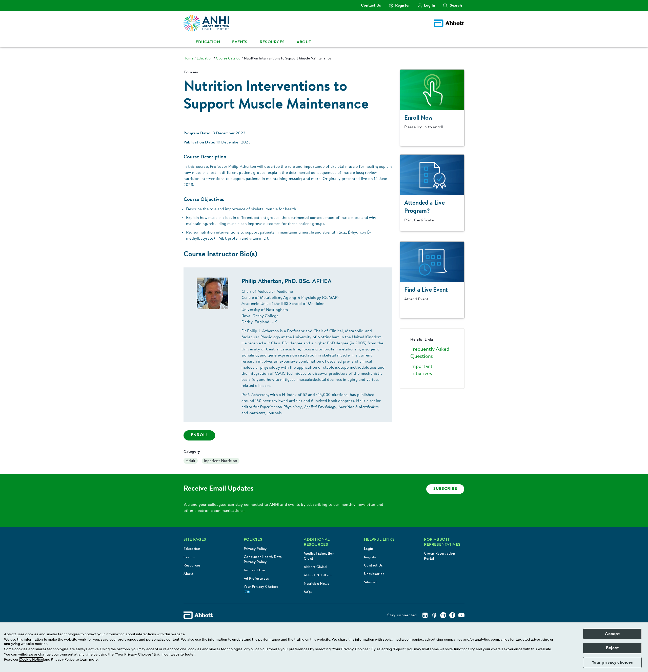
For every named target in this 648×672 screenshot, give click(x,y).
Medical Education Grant (319, 556)
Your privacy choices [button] (612, 662)
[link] (188, 58)
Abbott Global (315, 567)
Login (368, 549)
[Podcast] (434, 615)
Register (371, 557)
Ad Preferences (256, 579)
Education (192, 549)
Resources (192, 566)
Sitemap (371, 582)
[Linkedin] (425, 615)
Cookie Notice (31, 659)
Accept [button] (612, 634)
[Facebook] (452, 615)
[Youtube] (461, 615)
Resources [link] (272, 42)
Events (189, 557)
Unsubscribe (374, 574)
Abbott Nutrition (318, 575)
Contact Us (373, 566)
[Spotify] (443, 615)
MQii (308, 592)
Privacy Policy (255, 549)
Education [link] (208, 42)
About (189, 574)
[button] (445, 6)
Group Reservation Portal (439, 556)
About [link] (304, 42)
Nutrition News (316, 584)
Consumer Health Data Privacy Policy (263, 559)
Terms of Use (254, 570)
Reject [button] (612, 648)
